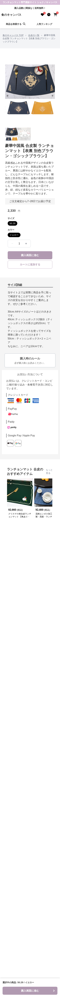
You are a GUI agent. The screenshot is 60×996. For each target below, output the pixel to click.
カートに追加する (30, 264)
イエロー (14, 235)
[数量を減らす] (12, 243)
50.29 (12, 223)
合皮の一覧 (33, 35)
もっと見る (49, 471)
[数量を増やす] (26, 243)
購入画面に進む (30, 255)
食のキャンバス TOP (13, 35)
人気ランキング (44, 24)
